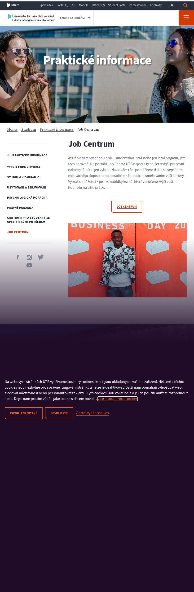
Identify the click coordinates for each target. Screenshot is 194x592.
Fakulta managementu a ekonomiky (31, 17)
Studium (28, 130)
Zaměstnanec (137, 5)
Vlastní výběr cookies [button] (92, 413)
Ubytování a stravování (26, 187)
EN (171, 5)
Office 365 (98, 5)
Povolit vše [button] (59, 413)
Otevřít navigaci (186, 18)
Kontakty (156, 5)
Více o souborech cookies (117, 398)
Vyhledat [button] (185, 5)
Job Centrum (18, 232)
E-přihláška (46, 5)
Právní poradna (20, 208)
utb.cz (13, 5)
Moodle (83, 5)
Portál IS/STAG (66, 5)
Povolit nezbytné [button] (23, 413)
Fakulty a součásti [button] (73, 18)
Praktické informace (57, 130)
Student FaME (117, 5)
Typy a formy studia (23, 167)
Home (12, 130)
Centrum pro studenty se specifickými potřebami (28, 220)
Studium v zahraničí (23, 177)
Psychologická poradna (27, 198)
